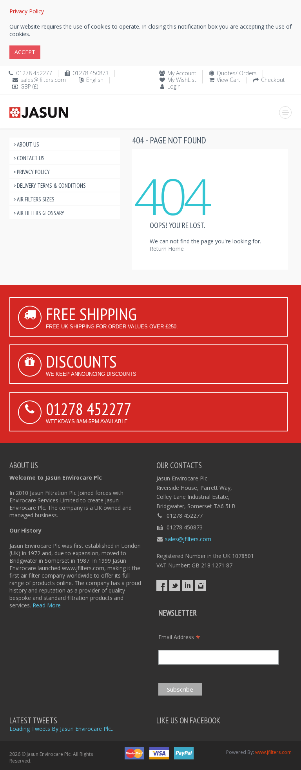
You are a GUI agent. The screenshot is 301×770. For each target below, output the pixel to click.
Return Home (167, 248)
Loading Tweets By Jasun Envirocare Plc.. (61, 728)
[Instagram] (200, 585)
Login (174, 86)
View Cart (228, 79)
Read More (47, 605)
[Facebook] (161, 585)
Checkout (273, 79)
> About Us (26, 144)
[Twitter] (174, 585)
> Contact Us (29, 158)
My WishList (181, 79)
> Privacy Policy (31, 172)
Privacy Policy (26, 11)
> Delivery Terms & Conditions (49, 185)
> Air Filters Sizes (33, 199)
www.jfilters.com (273, 752)
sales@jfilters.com (43, 79)
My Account (181, 73)
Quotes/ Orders (237, 73)
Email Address (179, 636)
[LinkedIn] (187, 585)
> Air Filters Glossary (38, 213)
